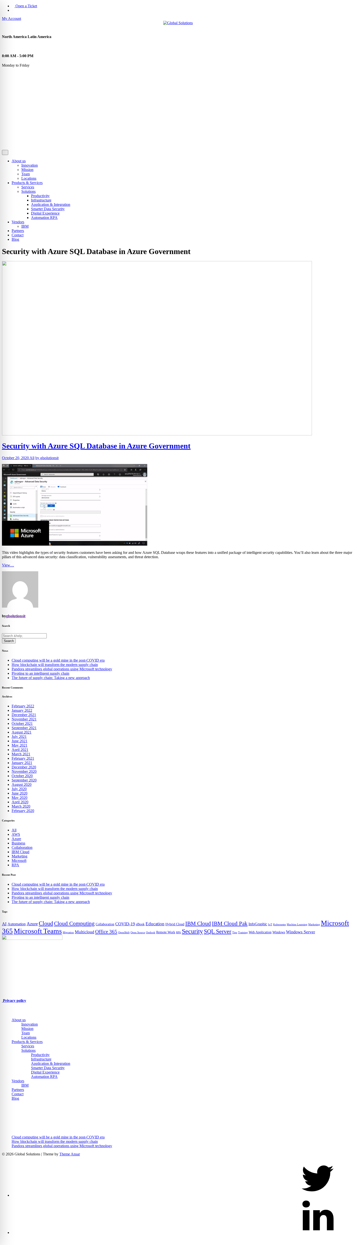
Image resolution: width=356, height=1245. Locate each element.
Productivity (40, 196)
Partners (18, 231)
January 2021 (22, 763)
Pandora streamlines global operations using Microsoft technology (62, 669)
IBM (25, 226)
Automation (17, 924)
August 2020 (21, 784)
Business (18, 843)
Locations (28, 178)
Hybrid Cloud (174, 924)
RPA (15, 865)
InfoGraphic (257, 924)
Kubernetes (279, 924)
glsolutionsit (15, 616)
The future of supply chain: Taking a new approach (51, 678)
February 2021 (23, 758)
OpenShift (124, 932)
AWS (16, 834)
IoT (270, 924)
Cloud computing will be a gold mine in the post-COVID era (58, 660)
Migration (68, 932)
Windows (278, 932)
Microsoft (19, 860)
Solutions (28, 191)
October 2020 (22, 776)
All (32, 458)
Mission (27, 170)
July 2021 (19, 737)
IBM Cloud (20, 852)
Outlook (150, 932)
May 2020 (19, 798)
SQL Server (217, 931)
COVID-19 (125, 923)
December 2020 (24, 767)
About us (19, 161)
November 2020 (24, 771)
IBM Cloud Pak (230, 923)
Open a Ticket (26, 6)
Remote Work (165, 932)
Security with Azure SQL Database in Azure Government (96, 445)
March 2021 (21, 754)
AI (4, 923)
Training (243, 932)
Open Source (138, 932)
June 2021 (19, 741)
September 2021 (24, 728)
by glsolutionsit (47, 458)
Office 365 (106, 932)
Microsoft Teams (38, 931)
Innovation (29, 165)
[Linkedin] (317, 1232)
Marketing (19, 856)
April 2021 (20, 750)
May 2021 (19, 745)
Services (27, 187)
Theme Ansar (69, 1154)
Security (192, 931)
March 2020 (21, 806)
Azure (16, 839)
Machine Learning (297, 924)
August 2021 (21, 732)
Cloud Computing (74, 923)
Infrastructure (41, 200)
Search (9, 641)
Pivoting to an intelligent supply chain (40, 673)
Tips (234, 932)
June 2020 (19, 793)
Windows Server (300, 931)
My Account (11, 18)
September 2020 (24, 780)
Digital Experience (45, 213)
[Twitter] (317, 1195)
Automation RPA (44, 218)
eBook (140, 924)
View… (8, 565)
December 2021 (24, 715)
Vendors (18, 222)
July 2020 (19, 789)
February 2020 (23, 811)
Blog (15, 239)
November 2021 (24, 719)
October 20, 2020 (16, 458)
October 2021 (22, 723)
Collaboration (22, 847)
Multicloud (84, 931)
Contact (17, 235)
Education (155, 923)
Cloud (46, 923)
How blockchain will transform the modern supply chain (55, 665)
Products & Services (27, 183)
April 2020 (20, 802)
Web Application (260, 932)
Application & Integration (50, 204)
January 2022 (22, 710)
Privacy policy (14, 1000)
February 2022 (23, 706)
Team (25, 174)
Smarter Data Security (48, 209)
